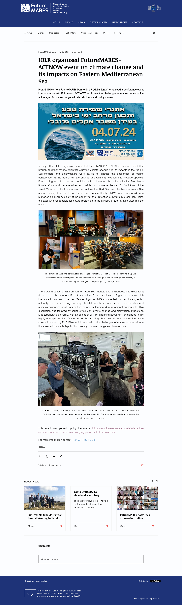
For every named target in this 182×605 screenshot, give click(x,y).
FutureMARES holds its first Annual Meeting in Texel (45, 516)
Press (105, 33)
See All (155, 481)
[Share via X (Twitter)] (46, 456)
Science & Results (89, 33)
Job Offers (71, 33)
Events (41, 33)
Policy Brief (119, 33)
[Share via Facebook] (39, 456)
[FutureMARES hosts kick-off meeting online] (137, 498)
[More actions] (142, 52)
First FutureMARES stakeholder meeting (86, 493)
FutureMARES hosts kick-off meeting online (135, 516)
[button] (154, 33)
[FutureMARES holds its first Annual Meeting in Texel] (44, 498)
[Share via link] (60, 456)
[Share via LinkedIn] (53, 456)
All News (28, 33)
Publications (54, 33)
